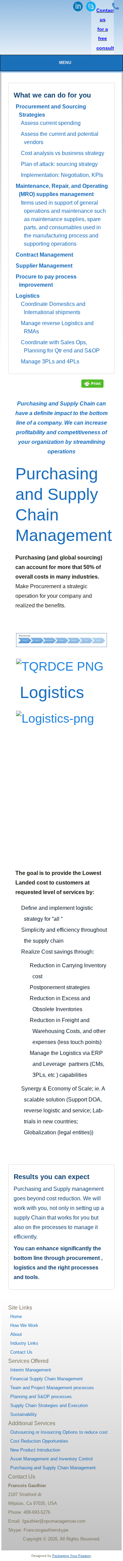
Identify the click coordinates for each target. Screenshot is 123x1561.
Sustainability (23, 1414)
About (16, 1334)
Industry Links (24, 1343)
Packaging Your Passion (71, 1556)
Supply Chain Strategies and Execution (49, 1405)
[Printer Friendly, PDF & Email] (92, 383)
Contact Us (21, 1352)
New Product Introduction (35, 1450)
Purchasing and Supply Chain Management (53, 1467)
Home (16, 1316)
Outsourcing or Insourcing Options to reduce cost (59, 1432)
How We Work (24, 1325)
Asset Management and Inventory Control (51, 1458)
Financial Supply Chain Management (46, 1378)
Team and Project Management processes (52, 1387)
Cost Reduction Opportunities (39, 1441)
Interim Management (30, 1369)
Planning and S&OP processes (41, 1396)
